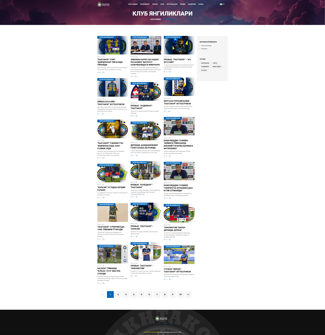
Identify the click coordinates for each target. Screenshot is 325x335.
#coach (204, 70)
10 (180, 294)
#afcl (215, 63)
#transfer (205, 66)
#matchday (217, 66)
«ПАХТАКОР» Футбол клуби (151, 332)
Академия (204, 48)
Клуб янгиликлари (206, 45)
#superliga (205, 63)
